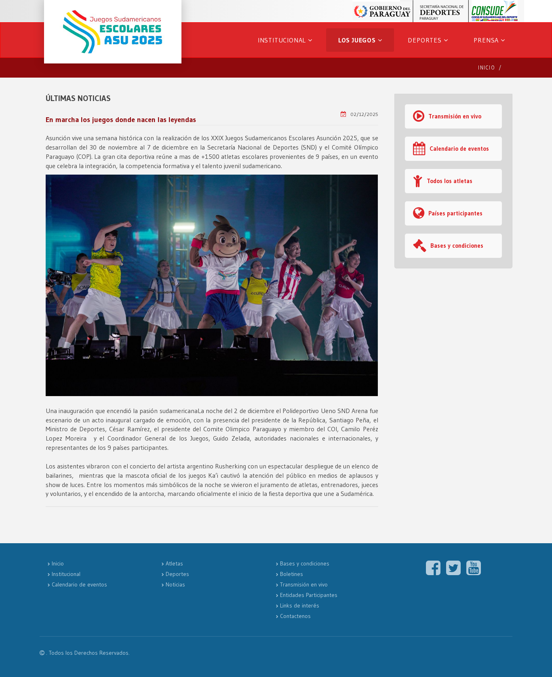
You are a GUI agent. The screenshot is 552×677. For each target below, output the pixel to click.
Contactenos (295, 616)
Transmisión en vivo (454, 116)
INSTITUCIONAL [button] (283, 40)
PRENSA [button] (487, 40)
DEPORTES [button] (425, 40)
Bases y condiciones (456, 245)
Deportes (177, 574)
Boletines (291, 574)
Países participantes (455, 213)
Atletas (174, 563)
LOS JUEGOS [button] (358, 40)
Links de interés (299, 605)
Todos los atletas (449, 181)
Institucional (66, 574)
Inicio (486, 67)
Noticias (175, 584)
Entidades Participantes (308, 595)
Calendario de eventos (459, 148)
